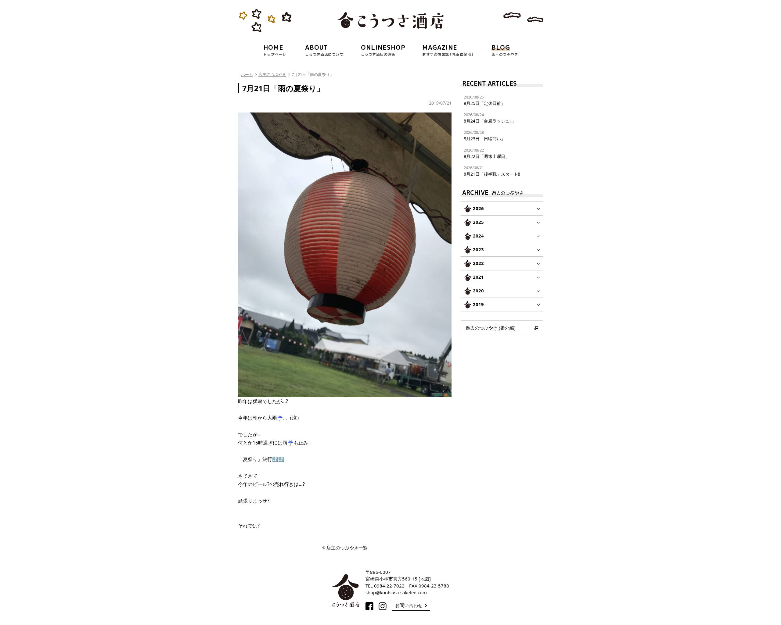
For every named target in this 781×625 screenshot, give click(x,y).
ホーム (247, 74)
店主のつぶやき (272, 74)
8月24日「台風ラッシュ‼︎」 (490, 118)
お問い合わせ (409, 605)
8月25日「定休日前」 (484, 100)
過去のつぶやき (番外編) (491, 328)
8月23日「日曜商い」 (484, 135)
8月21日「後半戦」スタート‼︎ (492, 171)
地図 (424, 579)
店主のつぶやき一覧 (347, 548)
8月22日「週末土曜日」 (486, 153)
